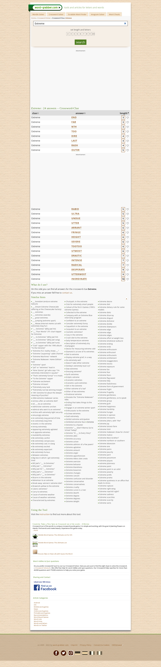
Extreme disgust (106, 318)
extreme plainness (107, 463)
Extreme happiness (107, 406)
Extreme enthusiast (107, 352)
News (36, 609)
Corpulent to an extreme (76, 329)
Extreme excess (105, 363)
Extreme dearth (72, 493)
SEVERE (75, 241)
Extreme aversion (73, 461)
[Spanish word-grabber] (84, 653)
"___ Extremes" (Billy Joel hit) (44, 329)
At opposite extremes (41, 432)
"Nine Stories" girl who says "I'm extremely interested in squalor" (45, 371)
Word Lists (38, 619)
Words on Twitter (40, 625)
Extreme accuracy (73, 438)
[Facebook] (55, 653)
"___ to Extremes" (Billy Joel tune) (46, 342)
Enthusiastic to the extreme (77, 410)
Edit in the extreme (74, 385)
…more (35, 530)
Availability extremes (41, 435)
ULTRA (75, 213)
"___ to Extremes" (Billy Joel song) (46, 340)
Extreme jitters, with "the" (110, 420)
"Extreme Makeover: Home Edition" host (46, 360)
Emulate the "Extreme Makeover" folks (79, 398)
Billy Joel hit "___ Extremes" (43, 469)
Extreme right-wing (107, 488)
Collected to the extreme (76, 312)
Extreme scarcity (106, 500)
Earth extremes (72, 374)
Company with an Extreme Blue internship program (78, 316)
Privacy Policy (85, 645)
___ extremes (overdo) (41, 315)
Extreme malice (105, 435)
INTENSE (76, 260)
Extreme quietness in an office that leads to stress (113, 481)
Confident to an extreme (76, 320)
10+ (93, 34)
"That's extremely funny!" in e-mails (47, 375)
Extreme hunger (106, 412)
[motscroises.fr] (91, 653)
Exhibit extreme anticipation (78, 419)
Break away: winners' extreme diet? (47, 483)
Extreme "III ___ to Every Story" (78, 433)
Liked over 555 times (42, 582)
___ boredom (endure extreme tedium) (44, 302)
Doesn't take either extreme (77, 363)
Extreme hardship (106, 409)
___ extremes (37, 312)
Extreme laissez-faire (108, 426)
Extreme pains (105, 449)
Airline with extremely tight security (47, 412)
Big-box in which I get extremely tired (45, 459)
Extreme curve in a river (76, 490)
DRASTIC (76, 255)
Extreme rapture (106, 486)
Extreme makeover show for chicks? (114, 432)
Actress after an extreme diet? (45, 401)
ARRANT (76, 227)
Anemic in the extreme (42, 424)
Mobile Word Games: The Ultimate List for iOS (55, 535)
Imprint (74, 645)
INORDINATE (79, 278)
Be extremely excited (41, 446)
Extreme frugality (106, 392)
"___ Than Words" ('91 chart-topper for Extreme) (46, 332)
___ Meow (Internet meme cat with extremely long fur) (46, 324)
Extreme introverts (107, 418)
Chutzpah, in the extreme (76, 301)
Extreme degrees (73, 498)
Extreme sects (105, 503)
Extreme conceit (72, 476)
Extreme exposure (107, 366)
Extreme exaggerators (108, 361)
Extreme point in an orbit (109, 469)
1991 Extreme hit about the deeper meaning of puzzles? (46, 394)
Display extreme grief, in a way (79, 357)
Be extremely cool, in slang (43, 443)
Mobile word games (41, 607)
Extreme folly (104, 381)
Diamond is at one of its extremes (80, 351)
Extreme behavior (73, 464)
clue (34, 113)
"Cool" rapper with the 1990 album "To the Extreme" (46, 346)
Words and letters (40, 623)
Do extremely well (73, 360)
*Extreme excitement (41, 381)
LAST (74, 140)
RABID (75, 208)
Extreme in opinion (107, 415)
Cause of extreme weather (43, 494)
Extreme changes (73, 473)
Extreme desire (105, 301)
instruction (44, 514)
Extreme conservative (75, 481)
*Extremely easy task (41, 387)
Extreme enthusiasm (108, 349)
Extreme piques (106, 460)
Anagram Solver (97, 14)
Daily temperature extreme (77, 340)
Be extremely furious (41, 452)
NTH (74, 126)
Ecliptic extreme (72, 377)
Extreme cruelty (72, 487)
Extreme (35, 117)
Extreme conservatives (75, 484)
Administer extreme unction (44, 406)
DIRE (74, 135)
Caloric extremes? (39, 489)
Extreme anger (72, 453)
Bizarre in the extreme (41, 477)
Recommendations (41, 615)
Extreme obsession (107, 443)
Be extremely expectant (42, 449)
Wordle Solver (38, 14)
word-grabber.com (61, 645)
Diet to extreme (72, 354)
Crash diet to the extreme (76, 338)
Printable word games (42, 613)
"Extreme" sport (39, 364)
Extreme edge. (105, 332)
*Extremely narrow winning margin (47, 390)
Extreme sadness (106, 494)
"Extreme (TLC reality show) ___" (45, 351)
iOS (35, 605)
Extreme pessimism (107, 458)
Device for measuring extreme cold (80, 348)
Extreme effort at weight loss (111, 338)
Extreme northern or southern (112, 440)
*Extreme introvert (40, 384)
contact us (67, 292)
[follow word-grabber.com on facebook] (45, 587)
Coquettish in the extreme (77, 326)
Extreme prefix (105, 475)
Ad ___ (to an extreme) (41, 404)
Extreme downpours (107, 326)
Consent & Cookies (102, 645)
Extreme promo (105, 477)
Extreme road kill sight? (109, 491)
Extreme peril (105, 455)
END (74, 117)
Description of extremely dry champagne (77, 344)
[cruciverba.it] (98, 653)
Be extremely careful (41, 438)
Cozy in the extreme (74, 335)
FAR (73, 122)
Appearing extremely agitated (44, 429)
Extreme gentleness (107, 395)
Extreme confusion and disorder (79, 478)
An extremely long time (42, 421)
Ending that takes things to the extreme (78, 403)
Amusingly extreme (40, 415)
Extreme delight (72, 501)
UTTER (75, 222)
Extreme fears (105, 375)
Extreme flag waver (107, 378)
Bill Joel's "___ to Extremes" (43, 463)
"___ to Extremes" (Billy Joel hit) (45, 337)
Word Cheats (114, 14)
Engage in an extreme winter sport (80, 408)
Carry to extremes (39, 491)
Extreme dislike (105, 324)
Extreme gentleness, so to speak (112, 398)
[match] (128, 118)
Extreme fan (104, 369)
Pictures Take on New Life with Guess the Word (55, 554)
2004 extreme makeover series (45, 398)
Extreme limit (105, 429)
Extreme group (105, 401)
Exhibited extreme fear (75, 422)
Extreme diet (104, 304)
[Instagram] (70, 653)
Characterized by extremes (43, 500)
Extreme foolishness (107, 383)
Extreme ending (106, 344)
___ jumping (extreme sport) (44, 320)
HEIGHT (76, 236)
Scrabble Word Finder (77, 14)
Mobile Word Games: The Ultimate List (52, 543)
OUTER (75, 149)
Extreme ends (105, 346)
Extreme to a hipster (74, 425)
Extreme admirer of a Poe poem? (79, 444)
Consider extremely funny (77, 323)
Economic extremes (74, 380)
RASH (74, 145)
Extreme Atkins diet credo (77, 458)
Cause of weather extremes (43, 497)
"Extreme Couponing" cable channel (47, 353)
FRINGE (76, 232)
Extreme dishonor (106, 321)
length (123, 113)
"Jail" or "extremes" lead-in (43, 367)
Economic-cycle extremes (76, 383)
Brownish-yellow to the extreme (45, 486)
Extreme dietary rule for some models (111, 308)
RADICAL (76, 264)
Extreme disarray (106, 315)
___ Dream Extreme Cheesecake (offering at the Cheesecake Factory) (46, 308)
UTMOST (76, 250)
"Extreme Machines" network (44, 356)
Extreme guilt (105, 403)
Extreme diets (105, 312)
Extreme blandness (74, 467)
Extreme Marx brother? (109, 438)
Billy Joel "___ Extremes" (42, 466)
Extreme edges (105, 335)
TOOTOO (76, 246)
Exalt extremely (72, 416)
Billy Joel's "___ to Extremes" (43, 474)
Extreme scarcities (107, 497)
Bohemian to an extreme (42, 480)
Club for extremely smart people (79, 304)
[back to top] (126, 299)
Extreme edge (105, 329)
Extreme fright (105, 389)
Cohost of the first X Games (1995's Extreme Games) (80, 308)
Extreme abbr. (72, 436)
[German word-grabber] (76, 653)
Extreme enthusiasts (108, 355)
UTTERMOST (78, 274)
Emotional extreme (74, 394)
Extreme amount (73, 450)
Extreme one (104, 446)
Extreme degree (72, 496)
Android (37, 603)
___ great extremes (40, 318)
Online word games (41, 611)
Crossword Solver (56, 14)
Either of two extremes (75, 391)
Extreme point (105, 466)
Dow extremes (72, 368)
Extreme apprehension (75, 456)
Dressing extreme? (74, 371)
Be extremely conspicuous (43, 441)
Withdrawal (117, 645)
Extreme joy (104, 423)
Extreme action (72, 441)
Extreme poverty (106, 472)
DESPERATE (78, 269)
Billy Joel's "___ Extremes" (42, 472)
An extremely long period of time (46, 418)
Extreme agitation (73, 447)
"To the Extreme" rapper (42, 378)
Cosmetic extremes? (74, 332)
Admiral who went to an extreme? (46, 409)
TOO (74, 131)
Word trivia (38, 621)
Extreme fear (104, 372)
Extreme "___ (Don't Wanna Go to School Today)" (79, 429)
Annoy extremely (39, 426)
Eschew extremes (73, 413)
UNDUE (75, 218)
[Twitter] (62, 653)
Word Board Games (41, 617)
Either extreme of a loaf (76, 388)
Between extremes (40, 455)
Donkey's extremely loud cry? (78, 366)
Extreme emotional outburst (111, 341)
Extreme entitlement (108, 358)
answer (80, 113)
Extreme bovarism (73, 470)
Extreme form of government (111, 386)
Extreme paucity (106, 452)
